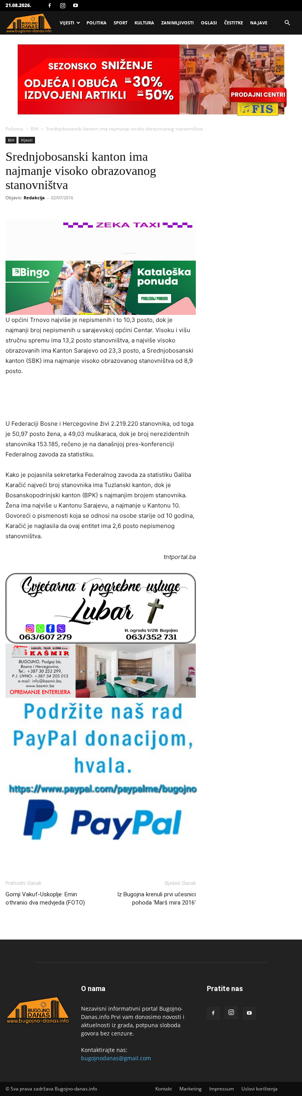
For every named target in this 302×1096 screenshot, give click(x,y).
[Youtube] (75, 5)
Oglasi (209, 23)
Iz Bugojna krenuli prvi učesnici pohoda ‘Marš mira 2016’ (156, 898)
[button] (287, 23)
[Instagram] (62, 5)
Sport (120, 23)
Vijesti (67, 23)
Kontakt (163, 1088)
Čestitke (233, 23)
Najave (258, 23)
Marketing (190, 1088)
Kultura (144, 23)
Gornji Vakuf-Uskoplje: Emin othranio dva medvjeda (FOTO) (45, 898)
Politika (97, 23)
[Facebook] (49, 5)
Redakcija (34, 197)
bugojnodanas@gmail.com (116, 1058)
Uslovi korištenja (259, 1088)
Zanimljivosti (177, 23)
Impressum (221, 1088)
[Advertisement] (101, 398)
